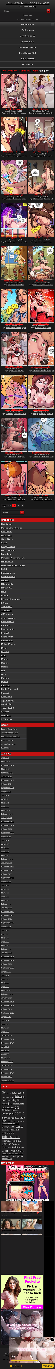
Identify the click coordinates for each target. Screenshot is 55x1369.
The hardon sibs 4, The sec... (14, 152)
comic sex (10, 113)
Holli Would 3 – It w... (41, 410)
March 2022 (5, 900)
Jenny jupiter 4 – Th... (14, 238)
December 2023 (7, 822)
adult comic (18, 1092)
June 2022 (5, 889)
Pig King (5, 678)
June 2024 (5, 799)
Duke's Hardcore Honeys (13, 565)
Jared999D (6, 610)
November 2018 (7, 1043)
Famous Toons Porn (9, 729)
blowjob (37, 242)
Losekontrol (7, 640)
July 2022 (5, 885)
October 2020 (6, 964)
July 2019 (5, 1020)
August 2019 (6, 1017)
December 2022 (7, 867)
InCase (4, 603)
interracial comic (9, 1141)
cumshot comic (45, 370)
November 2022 (7, 870)
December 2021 (7, 912)
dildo (4, 1124)
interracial (11, 1136)
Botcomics (6, 535)
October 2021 (6, 919)
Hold (3, 592)
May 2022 (5, 893)
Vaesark (5, 712)
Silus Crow (6, 697)
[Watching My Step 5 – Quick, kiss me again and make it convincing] (14, 306)
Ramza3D (5, 685)
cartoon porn (11, 499)
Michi (3, 648)
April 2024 (5, 807)
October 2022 (6, 874)
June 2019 (5, 1024)
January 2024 (6, 818)
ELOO (4, 569)
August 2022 (6, 882)
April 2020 (5, 987)
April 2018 (5, 1054)
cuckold (12, 1117)
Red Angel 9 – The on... (14, 367)
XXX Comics (27, 64)
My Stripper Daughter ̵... (41, 453)
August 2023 (6, 836)
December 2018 (7, 1039)
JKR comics (7, 614)
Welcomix (6, 715)
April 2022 (5, 897)
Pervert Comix (27, 24)
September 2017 (7, 1081)
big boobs (8, 242)
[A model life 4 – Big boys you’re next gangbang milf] (41, 478)
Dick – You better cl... (41, 152)
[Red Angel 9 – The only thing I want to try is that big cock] (14, 349)
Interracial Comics (27, 47)
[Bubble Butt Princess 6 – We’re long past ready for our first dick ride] (14, 177)
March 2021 (5, 945)
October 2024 (6, 784)
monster (15, 1150)
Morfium (5, 663)
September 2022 (7, 878)
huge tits (24, 242)
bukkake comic (40, 328)
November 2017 (7, 1073)
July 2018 (5, 1047)
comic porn (37, 156)
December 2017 (7, 1069)
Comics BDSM (27, 42)
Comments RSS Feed (31, 19)
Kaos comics (7, 622)
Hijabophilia (7, 584)
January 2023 (6, 863)
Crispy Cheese (8, 547)
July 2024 (5, 795)
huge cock (12, 1129)
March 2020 (5, 990)
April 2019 (5, 1032)
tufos (16, 1153)
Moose (4, 659)
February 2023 (7, 859)
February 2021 (7, 949)
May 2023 (5, 848)
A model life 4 (38, 499)
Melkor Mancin (8, 644)
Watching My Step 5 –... (14, 324)
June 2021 (5, 934)
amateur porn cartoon (13, 328)
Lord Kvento (7, 637)
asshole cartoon (11, 156)
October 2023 (6, 829)
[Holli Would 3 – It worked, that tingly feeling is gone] (41, 392)
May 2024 (5, 803)
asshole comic (47, 113)
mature (15, 1147)
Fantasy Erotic (8, 573)
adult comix (6, 1097)
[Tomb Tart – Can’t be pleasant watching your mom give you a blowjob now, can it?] (41, 177)
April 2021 (5, 942)
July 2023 (5, 840)
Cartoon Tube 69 (7, 740)
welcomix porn (14, 1156)
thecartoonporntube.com (10, 737)
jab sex (12, 1144)
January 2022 (6, 908)
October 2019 (6, 1009)
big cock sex (13, 370)
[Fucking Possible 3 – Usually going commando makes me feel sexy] (14, 478)
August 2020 (6, 972)
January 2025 (6, 777)
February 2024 (7, 814)
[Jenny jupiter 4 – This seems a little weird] (14, 220)
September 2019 (7, 1013)
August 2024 (6, 792)
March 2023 (5, 855)
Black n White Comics (11, 528)
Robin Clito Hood (9, 689)
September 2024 (7, 788)
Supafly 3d (6, 704)
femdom (9, 1124)
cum (17, 1118)
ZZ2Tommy (6, 719)
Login (30, 15)
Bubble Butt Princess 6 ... (14, 195)
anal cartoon (37, 113)
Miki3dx (5, 652)
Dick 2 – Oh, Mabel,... (14, 109)
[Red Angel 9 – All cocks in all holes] (41, 306)
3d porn (9, 1093)
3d (4, 1092)
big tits (24, 328)
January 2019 (6, 1035)
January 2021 (6, 953)
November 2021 (7, 915)
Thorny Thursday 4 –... (14, 410)
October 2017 (6, 1077)
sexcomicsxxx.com (8, 744)
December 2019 (7, 1002)
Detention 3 (20, 1121)
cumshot (17, 414)
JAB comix (6, 607)
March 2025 (5, 769)
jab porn (17, 113)
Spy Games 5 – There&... (40, 367)
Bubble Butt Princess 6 (13, 199)
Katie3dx (5, 625)
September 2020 (7, 968)
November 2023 (7, 825)
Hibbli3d (5, 580)
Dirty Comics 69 (27, 36)
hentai (4, 1130)
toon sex (11, 1153)
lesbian (19, 1144)
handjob (19, 1126)
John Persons (8, 618)
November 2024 (7, 780)
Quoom (4, 682)
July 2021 (5, 930)
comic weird (45, 456)
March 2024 (5, 810)
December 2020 (7, 957)
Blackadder (6, 532)
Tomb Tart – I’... (41, 281)
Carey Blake (7, 539)
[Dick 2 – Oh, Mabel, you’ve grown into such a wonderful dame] (14, 91)
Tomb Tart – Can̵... (41, 195)
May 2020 (5, 983)
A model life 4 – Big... (41, 496)
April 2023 (5, 852)
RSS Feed (20, 19)
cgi (17, 1107)
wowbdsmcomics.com (9, 733)
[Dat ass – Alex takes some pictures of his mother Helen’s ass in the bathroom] (41, 91)
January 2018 (6, 1065)
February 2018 (7, 1062)
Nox (3, 670)
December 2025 (7, 765)
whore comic (7, 1159)
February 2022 (7, 904)
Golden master (8, 577)
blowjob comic (38, 199)
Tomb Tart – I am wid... (41, 238)
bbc (18, 1097)
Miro (3, 655)
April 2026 (5, 758)
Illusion (4, 595)
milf (8, 1150)
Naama (4, 667)
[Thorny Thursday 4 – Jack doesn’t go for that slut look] (14, 392)
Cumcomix (5, 748)
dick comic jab (47, 156)
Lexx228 (5, 633)
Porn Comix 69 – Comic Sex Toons (27, 3)
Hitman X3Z (6, 588)
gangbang (9, 1126)
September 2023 (7, 833)
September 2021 (7, 923)
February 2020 (7, 994)
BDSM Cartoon (27, 59)
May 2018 (5, 1051)
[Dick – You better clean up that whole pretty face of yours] (41, 134)
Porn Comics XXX (27, 53)
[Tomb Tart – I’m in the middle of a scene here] (41, 263)
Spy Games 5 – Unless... (14, 453)
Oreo (3, 674)
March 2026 (5, 761)
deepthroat (11, 1121)
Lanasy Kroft (7, 629)
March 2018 (5, 1058)
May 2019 (5, 1028)
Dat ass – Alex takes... (41, 109)
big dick (10, 1100)
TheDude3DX (7, 708)
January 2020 (6, 998)
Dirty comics (7, 561)
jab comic (20, 156)
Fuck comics (27, 30)
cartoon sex (37, 285)
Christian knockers (10, 1110)
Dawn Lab (6, 554)
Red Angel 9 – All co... (41, 324)
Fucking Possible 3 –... (14, 496)
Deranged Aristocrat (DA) (13, 558)
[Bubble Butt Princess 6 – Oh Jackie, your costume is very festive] (14, 263)
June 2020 (5, 979)
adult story (11, 285)
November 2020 (7, 960)
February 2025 (7, 773)
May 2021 (5, 938)
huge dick (8, 1132)
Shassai (5, 693)
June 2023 (5, 844)
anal (12, 1097)
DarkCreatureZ (8, 550)
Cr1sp (4, 543)
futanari (16, 1123)
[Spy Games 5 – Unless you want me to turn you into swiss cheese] (14, 435)
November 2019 (7, 1005)
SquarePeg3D (7, 700)
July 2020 (5, 975)
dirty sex (47, 199)
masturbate (6, 1147)
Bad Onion (6, 524)
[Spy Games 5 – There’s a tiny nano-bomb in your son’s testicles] (41, 349)
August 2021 (6, 927)
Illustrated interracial (11, 599)
